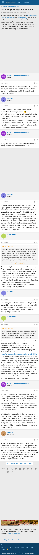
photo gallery (22, 18)
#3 (37, 140)
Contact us (4, 547)
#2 (37, 106)
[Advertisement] (19, 51)
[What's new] (32, 2)
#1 (37, 83)
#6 (37, 299)
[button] (2, 544)
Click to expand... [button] (19, 263)
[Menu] (2, 2)
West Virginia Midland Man (11, 12)
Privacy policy (25, 547)
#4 (37, 202)
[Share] (34, 83)
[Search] (37, 2)
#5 (37, 242)
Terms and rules (14, 547)
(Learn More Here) (13, 534)
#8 (37, 391)
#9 (37, 440)
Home (3, 549)
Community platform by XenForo (17, 553)
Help (32, 547)
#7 (37, 324)
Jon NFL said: (6, 246)
